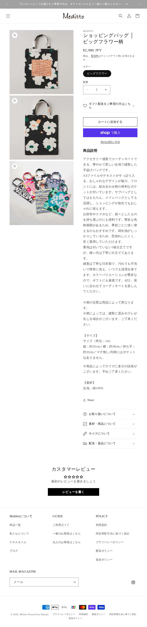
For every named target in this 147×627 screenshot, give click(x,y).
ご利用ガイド (61, 525)
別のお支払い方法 (110, 142)
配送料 (94, 56)
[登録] (74, 582)
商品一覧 (15, 525)
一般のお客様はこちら (67, 533)
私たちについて (19, 533)
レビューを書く (73, 491)
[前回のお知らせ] (7, 4)
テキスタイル (18, 542)
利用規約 (101, 525)
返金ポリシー (104, 559)
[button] (8, 16)
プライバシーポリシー (110, 542)
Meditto (24, 614)
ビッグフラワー (97, 73)
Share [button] (90, 400)
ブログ (14, 550)
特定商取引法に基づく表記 (112, 533)
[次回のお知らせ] (139, 4)
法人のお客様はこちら (67, 542)
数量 (85, 82)
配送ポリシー (104, 550)
